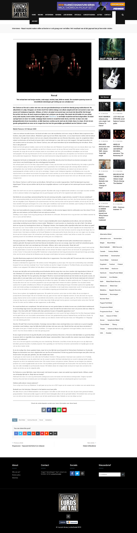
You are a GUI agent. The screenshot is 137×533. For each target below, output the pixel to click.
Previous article (18, 443)
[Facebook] (49, 410)
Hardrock (103, 273)
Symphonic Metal (113, 320)
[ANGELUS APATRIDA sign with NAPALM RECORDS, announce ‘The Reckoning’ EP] (119, 134)
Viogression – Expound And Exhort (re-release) (28, 446)
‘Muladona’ (53, 116)
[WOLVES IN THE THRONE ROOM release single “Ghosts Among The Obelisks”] (119, 164)
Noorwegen (114, 294)
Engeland (103, 264)
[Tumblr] (38, 433)
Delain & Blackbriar (89, 446)
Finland (120, 264)
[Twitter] (21, 433)
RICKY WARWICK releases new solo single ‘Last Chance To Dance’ (104, 121)
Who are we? (16, 472)
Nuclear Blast (104, 299)
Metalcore (103, 286)
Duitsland (114, 260)
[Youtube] (64, 410)
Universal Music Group (115, 329)
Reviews (58, 15)
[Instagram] (54, 410)
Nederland (103, 294)
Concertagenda (89, 15)
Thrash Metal (104, 324)
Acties (99, 15)
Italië (101, 281)
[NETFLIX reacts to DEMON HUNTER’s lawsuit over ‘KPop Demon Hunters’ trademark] (104, 197)
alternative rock (105, 238)
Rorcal (41, 420)
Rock (101, 316)
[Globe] (43, 410)
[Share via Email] (51, 433)
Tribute (102, 329)
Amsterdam (118, 238)
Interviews (49, 15)
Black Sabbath (105, 247)
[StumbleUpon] (34, 433)
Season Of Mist (111, 316)
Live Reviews (67, 15)
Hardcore (115, 268)
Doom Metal (104, 260)
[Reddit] (47, 433)
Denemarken (115, 256)
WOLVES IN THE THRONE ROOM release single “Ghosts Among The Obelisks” (118, 178)
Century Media (113, 251)
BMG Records (117, 247)
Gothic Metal (104, 268)
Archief (34, 21)
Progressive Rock (106, 311)
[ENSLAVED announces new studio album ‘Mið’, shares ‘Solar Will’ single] (104, 134)
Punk (117, 311)
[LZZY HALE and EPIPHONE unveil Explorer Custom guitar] (119, 107)
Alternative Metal (105, 234)
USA (101, 333)
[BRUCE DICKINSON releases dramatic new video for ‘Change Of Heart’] (104, 164)
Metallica (103, 290)
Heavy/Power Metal (116, 273)
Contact (107, 15)
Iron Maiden (113, 277)
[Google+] (25, 433)
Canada (102, 251)
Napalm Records (115, 290)
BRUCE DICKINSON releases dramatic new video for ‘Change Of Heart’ (103, 181)
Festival (112, 264)
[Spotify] (59, 410)
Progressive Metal (106, 307)
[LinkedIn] (29, 433)
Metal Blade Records (113, 281)
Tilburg (114, 324)
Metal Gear (113, 286)
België (102, 243)
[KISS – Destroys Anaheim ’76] (119, 197)
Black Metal (22, 420)
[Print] (55, 433)
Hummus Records (32, 420)
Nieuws (40, 15)
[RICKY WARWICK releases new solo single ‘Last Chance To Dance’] (104, 107)
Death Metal (104, 256)
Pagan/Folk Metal (106, 303)
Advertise (15, 478)
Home (34, 15)
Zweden (108, 333)
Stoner (102, 320)
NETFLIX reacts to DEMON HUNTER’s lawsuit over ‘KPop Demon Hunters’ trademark (104, 213)
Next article (91, 443)
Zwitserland (48, 420)
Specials (77, 15)
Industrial (103, 277)
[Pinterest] (42, 433)
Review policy (16, 475)
